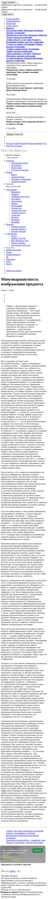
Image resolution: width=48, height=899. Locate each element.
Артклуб (13, 185)
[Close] (26, 151)
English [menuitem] (17, 143)
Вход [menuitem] (8, 146)
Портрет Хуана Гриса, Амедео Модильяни (24, 842)
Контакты (26, 890)
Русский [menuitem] (9, 143)
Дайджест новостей (14, 134)
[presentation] (26, 299)
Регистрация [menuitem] (16, 146)
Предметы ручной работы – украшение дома (25, 840)
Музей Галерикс (13, 156)
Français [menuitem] (31, 143)
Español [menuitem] (24, 143)
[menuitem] (45, 143)
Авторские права (8, 897)
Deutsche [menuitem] (38, 143)
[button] (12, 19)
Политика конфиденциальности (26, 894)
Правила (23, 892)
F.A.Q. (12, 890)
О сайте (18, 890)
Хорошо (37, 850)
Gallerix (12, 871)
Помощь (5, 890)
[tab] (6, 295)
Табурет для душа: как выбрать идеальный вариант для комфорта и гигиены (24, 832)
